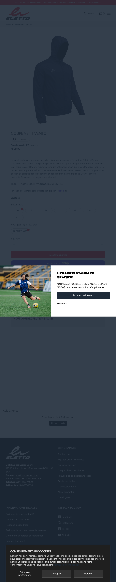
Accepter (57, 573)
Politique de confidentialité (67, 564)
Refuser (88, 573)
